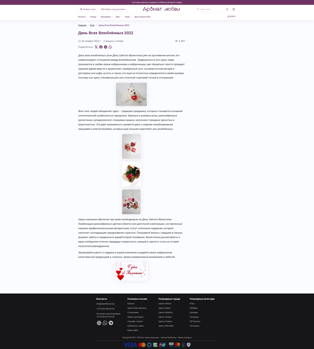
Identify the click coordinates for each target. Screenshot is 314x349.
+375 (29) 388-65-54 (105, 309)
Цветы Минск (165, 303)
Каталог (81, 17)
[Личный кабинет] (227, 9)
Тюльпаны (194, 326)
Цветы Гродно (165, 317)
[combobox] (209, 9)
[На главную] (161, 9)
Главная (82, 25)
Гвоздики (194, 317)
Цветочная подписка (136, 308)
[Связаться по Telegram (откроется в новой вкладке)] (111, 323)
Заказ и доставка (135, 317)
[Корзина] (233, 9)
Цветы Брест (165, 308)
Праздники (106, 17)
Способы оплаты (135, 321)
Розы (192, 303)
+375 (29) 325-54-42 (105, 317)
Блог (92, 25)
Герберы (194, 308)
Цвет (118, 17)
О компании (132, 312)
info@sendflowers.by (105, 304)
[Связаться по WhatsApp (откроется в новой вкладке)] (105, 323)
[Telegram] (105, 47)
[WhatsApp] (110, 47)
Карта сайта (132, 330)
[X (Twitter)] (96, 47)
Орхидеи (194, 312)
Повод (93, 17)
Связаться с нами (135, 326)
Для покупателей (142, 17)
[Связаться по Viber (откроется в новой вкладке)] (99, 323)
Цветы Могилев (166, 326)
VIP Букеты (195, 321)
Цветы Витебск (166, 312)
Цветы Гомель (165, 321)
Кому (127, 17)
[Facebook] (101, 47)
